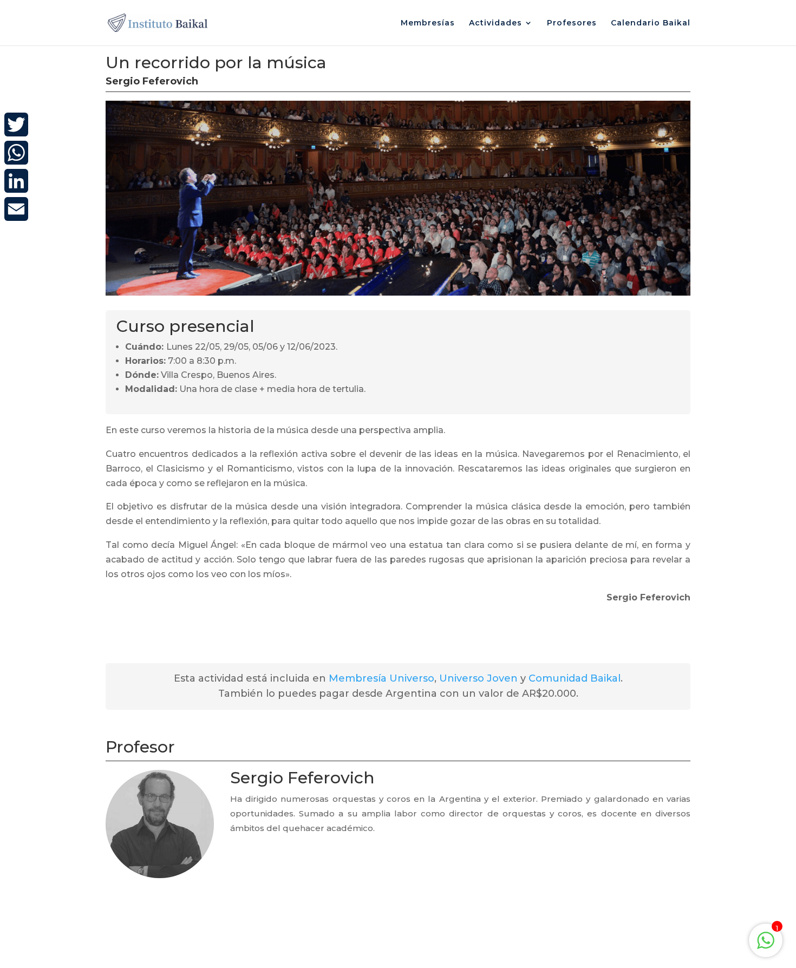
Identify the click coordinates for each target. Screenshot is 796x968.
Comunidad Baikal (575, 678)
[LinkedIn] (16, 181)
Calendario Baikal (650, 23)
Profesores (572, 23)
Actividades (495, 23)
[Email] (16, 209)
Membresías (428, 23)
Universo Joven (478, 678)
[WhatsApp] (16, 153)
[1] (765, 946)
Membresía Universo (381, 678)
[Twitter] (16, 124)
